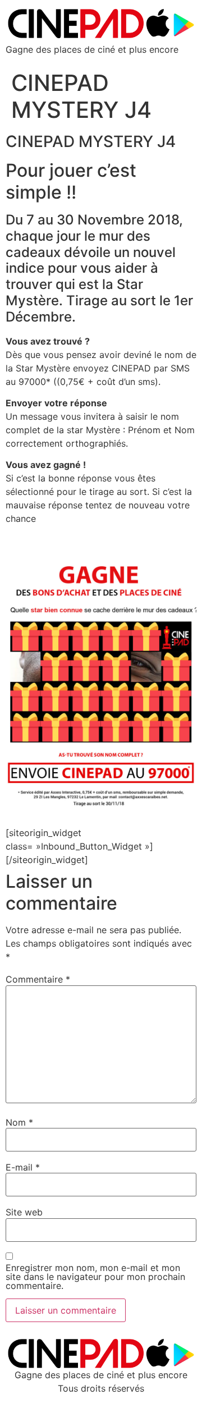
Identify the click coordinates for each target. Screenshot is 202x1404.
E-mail (23, 1167)
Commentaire (38, 979)
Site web (24, 1212)
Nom (19, 1122)
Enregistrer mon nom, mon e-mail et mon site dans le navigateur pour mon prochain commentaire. (95, 1276)
